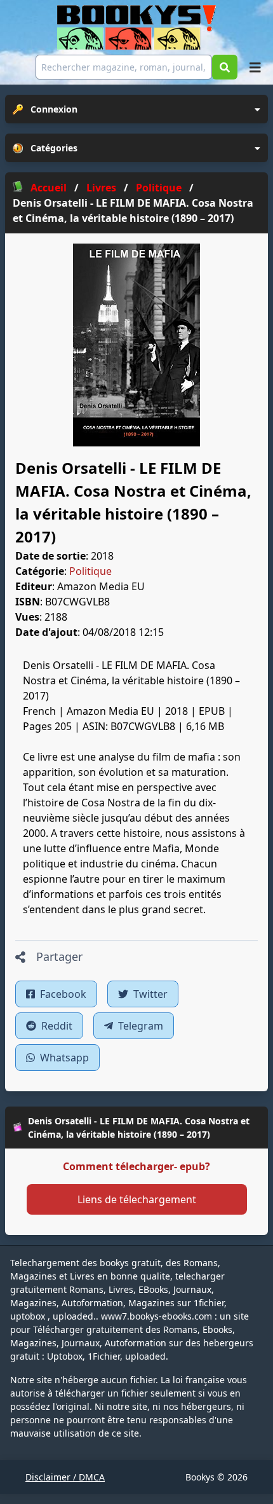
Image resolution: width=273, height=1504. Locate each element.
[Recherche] (224, 67)
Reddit (55, 1026)
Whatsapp (63, 1058)
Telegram (139, 1026)
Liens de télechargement (136, 1199)
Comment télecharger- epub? (136, 1166)
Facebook (61, 994)
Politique (90, 571)
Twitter (149, 994)
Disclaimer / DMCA (65, 1477)
